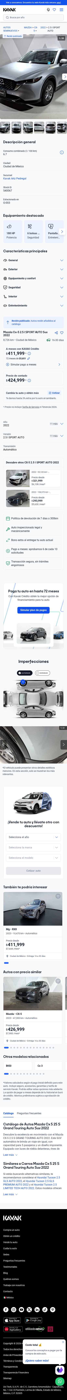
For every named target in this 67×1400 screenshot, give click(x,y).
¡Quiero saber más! (37, 1360)
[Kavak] (8, 9)
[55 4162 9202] (48, 10)
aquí (59, 2)
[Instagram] (13, 1309)
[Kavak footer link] (12, 1219)
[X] (29, 1309)
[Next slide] (62, 231)
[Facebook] (5, 1309)
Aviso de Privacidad (13, 1355)
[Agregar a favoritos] (62, 333)
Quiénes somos (11, 1279)
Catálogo (8, 1113)
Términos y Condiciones (15, 1361)
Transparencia (10, 1366)
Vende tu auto (10, 1242)
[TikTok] (44, 1309)
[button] (54, 392)
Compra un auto (11, 1230)
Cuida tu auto (10, 1248)
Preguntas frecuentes (29, 1113)
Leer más (8, 1154)
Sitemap (7, 1378)
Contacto (8, 1291)
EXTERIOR (26, 673)
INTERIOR (44, 673)
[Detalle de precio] (29, 354)
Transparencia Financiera (16, 1372)
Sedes (6, 1254)
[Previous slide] (5, 231)
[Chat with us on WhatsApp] (60, 1381)
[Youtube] (21, 1309)
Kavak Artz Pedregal (14, 178)
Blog (5, 1273)
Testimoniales (10, 1267)
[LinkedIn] (37, 1309)
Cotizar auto (33, 870)
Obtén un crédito (11, 1236)
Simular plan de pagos (33, 610)
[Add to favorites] (58, 896)
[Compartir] (56, 333)
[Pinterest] (52, 1309)
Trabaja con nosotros (14, 1285)
